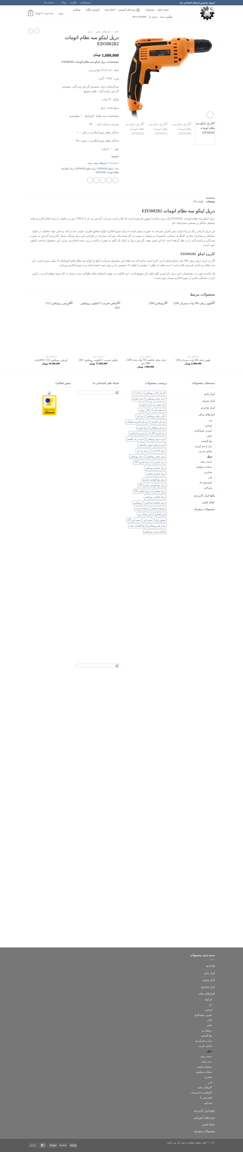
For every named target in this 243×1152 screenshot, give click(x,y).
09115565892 (140, 17)
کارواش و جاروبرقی (201, 1092)
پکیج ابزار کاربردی (204, 495)
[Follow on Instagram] (37, 2)
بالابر (209, 1020)
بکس (209, 435)
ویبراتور (208, 487)
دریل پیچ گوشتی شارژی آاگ (152, 485)
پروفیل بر (207, 1030)
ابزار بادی (209, 393)
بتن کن (140, 416)
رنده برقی (206, 1061)
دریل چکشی (159, 491)
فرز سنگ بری (144, 514)
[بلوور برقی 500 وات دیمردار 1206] (193, 327)
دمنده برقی (206, 461)
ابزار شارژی (208, 407)
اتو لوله (208, 999)
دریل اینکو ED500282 (86, 168)
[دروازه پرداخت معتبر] (49, 404)
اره (210, 420)
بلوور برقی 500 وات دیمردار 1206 (192, 360)
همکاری (76, 10)
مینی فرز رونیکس (156, 526)
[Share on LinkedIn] (90, 180)
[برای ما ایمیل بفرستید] (30, 2)
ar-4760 (210, 966)
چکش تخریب (205, 451)
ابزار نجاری (138, 399)
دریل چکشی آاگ (142, 491)
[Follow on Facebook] (40, 2)
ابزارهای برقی (103, 31)
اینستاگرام (85, 2)
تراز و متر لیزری (203, 446)
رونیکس (138, 503)
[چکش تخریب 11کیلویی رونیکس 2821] (98, 327)
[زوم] (210, 115)
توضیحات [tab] (210, 201)
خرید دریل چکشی (135, 439)
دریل (89, 31)
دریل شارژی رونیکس (155, 468)
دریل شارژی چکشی (155, 474)
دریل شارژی (159, 462)
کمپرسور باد (205, 482)
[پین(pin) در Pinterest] (96, 180)
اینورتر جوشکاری (203, 430)
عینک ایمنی (208, 502)
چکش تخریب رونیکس (154, 531)
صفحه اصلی (163, 10)
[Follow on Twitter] (33, 2)
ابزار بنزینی (208, 400)
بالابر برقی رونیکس (156, 416)
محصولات (149, 10)
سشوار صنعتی (158, 508)
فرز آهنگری (159, 514)
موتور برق (160, 520)
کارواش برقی (205, 1087)
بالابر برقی (145, 410)
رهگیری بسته (166, 17)
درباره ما (153, 17)
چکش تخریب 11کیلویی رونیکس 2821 (98, 360)
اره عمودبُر (145, 404)
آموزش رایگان (92, 10)
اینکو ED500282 (105, 168)
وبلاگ (63, 2)
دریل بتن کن (143, 450)
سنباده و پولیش (204, 466)
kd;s (140, 393)
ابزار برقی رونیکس (156, 399)
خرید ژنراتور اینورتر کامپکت (152, 445)
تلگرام (73, 2)
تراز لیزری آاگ (158, 433)
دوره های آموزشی (127, 10)
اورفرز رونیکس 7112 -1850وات (51, 360)
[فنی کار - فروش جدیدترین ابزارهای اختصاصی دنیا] (197, 13)
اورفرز (208, 425)
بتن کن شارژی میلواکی (137, 422)
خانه (116, 31)
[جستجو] (172, 9)
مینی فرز (148, 520)
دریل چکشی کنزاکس (155, 503)
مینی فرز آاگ (134, 520)
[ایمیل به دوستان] (103, 180)
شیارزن (208, 472)
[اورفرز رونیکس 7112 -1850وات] (51, 327)
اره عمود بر (159, 404)
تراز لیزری (142, 428)
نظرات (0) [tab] (199, 201)
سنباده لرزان (141, 508)
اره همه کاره (159, 410)
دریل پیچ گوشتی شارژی (154, 479)
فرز (210, 477)
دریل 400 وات (158, 450)
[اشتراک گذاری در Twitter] (109, 180)
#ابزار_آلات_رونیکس (155, 393)
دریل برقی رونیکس (156, 456)
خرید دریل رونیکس (156, 439)
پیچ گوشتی (206, 440)
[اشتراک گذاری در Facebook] (115, 180)
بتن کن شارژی (158, 422)
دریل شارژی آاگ (142, 462)
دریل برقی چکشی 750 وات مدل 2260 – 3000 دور (145, 361)
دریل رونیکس (136, 456)
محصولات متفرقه (204, 509)
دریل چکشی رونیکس (155, 497)
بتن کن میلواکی (157, 428)
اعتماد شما (110, 10)
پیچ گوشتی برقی (137, 526)
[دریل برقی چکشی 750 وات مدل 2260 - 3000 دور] (146, 327)
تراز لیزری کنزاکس (139, 433)
